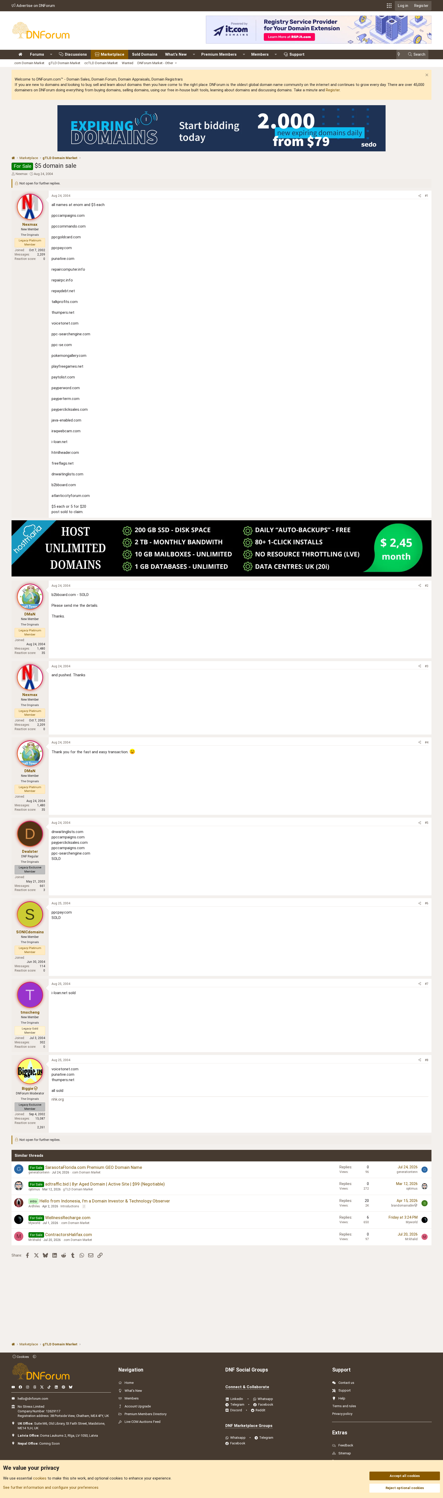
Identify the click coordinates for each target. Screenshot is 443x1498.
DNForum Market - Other (155, 63)
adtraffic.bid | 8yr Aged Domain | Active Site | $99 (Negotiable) (105, 1184)
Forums (37, 54)
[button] (389, 5)
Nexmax (21, 174)
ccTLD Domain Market (101, 63)
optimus (34, 1189)
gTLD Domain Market (64, 63)
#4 (426, 742)
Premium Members (219, 54)
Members (260, 54)
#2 (426, 586)
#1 (426, 196)
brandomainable (402, 1205)
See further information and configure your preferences (50, 1487)
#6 (426, 903)
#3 (426, 666)
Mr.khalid (34, 1240)
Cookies (22, 1357)
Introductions (70, 1206)
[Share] (419, 196)
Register (333, 90)
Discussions (76, 54)
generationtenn (38, 1172)
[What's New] (400, 54)
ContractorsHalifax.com (68, 1234)
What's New (176, 54)
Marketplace (112, 54)
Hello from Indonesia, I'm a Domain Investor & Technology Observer (104, 1200)
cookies (39, 1478)
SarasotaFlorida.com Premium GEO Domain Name (93, 1167)
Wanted (127, 63)
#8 (426, 1060)
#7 (426, 984)
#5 (426, 823)
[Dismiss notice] (426, 75)
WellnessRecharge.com (67, 1217)
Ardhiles (34, 1206)
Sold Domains (144, 54)
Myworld (34, 1223)
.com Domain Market (29, 63)
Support (297, 54)
